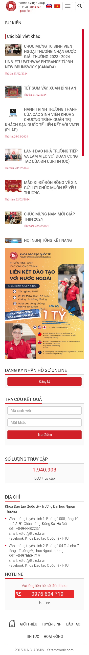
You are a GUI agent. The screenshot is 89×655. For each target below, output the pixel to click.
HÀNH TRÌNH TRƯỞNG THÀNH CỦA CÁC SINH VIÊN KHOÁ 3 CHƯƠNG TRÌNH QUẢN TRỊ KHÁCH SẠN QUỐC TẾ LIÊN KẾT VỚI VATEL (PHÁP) (42, 119)
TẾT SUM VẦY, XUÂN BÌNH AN (50, 88)
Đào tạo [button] (73, 624)
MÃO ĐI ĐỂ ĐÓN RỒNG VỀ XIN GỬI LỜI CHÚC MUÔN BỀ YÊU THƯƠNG (50, 187)
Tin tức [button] (32, 637)
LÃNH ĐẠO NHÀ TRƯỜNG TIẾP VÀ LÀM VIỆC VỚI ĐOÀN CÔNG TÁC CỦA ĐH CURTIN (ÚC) (51, 156)
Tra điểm (44, 434)
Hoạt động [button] (53, 637)
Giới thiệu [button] (28, 624)
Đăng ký (44, 381)
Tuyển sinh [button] (52, 624)
